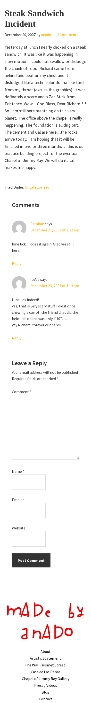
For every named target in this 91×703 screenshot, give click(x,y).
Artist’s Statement (45, 658)
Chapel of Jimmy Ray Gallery (45, 678)
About (46, 651)
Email (18, 499)
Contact (45, 698)
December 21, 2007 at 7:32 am (54, 230)
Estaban (37, 223)
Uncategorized (37, 187)
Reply (16, 263)
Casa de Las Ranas (45, 671)
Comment (21, 391)
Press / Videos (45, 685)
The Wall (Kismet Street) (45, 665)
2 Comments (67, 34)
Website (18, 528)
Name (18, 471)
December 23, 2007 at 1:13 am (54, 285)
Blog (45, 692)
